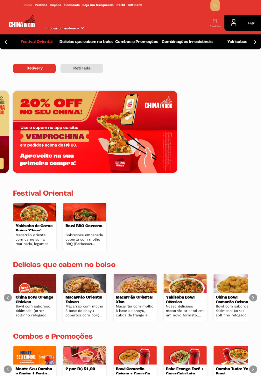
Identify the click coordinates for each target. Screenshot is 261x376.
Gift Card (135, 5)
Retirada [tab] (81, 68)
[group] (36, 41)
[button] (215, 5)
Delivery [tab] (34, 68)
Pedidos (41, 5)
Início (28, 5)
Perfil (120, 5)
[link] (130, 5)
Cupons (55, 5)
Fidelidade (72, 5)
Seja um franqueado (98, 5)
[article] (34, 226)
